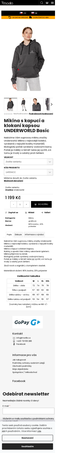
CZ (25, 13)
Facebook (20, 344)
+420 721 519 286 (24, 341)
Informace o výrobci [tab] (34, 234)
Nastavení (28, 437)
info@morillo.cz (23, 338)
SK (36, 13)
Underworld (19, 190)
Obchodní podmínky (22, 366)
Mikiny (31, 218)
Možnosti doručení (13, 180)
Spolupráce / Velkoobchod (24, 372)
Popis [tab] (9, 234)
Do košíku (43, 204)
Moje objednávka (20, 369)
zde (39, 431)
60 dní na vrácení (20, 17)
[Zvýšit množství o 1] (26, 204)
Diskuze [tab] (18, 234)
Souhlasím (27, 446)
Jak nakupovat (19, 359)
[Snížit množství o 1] (13, 204)
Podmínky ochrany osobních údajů (28, 363)
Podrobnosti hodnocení (41, 113)
